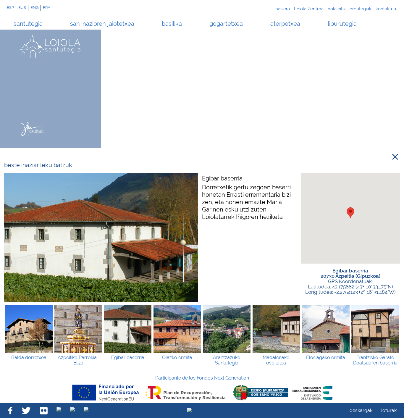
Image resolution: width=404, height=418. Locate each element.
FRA (46, 7)
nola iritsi (336, 9)
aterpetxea (285, 23)
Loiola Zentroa (309, 9)
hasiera (282, 9)
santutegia (28, 23)
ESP (10, 7)
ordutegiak (360, 9)
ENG (34, 7)
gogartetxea (226, 23)
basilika (172, 23)
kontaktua (386, 9)
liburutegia (342, 23)
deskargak (361, 410)
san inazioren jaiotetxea (102, 23)
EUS (22, 7)
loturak (389, 410)
